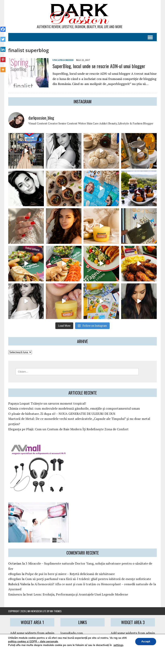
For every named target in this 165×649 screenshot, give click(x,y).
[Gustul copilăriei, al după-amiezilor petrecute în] (101, 151)
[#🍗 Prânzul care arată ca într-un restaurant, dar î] (139, 263)
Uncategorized (63, 60)
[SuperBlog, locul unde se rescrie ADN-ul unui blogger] (28, 84)
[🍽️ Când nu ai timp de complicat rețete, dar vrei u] (101, 263)
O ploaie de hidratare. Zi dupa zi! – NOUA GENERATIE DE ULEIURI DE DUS (61, 413)
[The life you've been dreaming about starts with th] (26, 188)
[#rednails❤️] (26, 226)
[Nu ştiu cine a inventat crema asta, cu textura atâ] (63, 301)
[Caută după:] (77, 371)
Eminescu (15, 594)
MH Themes (56, 611)
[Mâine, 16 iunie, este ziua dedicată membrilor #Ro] (139, 226)
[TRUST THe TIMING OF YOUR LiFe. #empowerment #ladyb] (63, 151)
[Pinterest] (2, 57)
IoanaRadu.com (71, 633)
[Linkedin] (2, 47)
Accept (145, 641)
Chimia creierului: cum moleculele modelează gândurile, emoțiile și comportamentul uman (74, 408)
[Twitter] (2, 37)
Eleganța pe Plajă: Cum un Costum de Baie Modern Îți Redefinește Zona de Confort (68, 429)
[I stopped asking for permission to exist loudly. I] (139, 301)
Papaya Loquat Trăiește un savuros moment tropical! (47, 403)
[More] (2, 67)
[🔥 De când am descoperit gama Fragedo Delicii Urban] (63, 263)
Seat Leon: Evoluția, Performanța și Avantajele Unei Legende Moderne (77, 594)
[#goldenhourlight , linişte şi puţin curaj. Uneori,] (63, 226)
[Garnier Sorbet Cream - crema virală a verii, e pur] (101, 226)
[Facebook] (2, 27)
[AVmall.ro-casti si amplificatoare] (38, 490)
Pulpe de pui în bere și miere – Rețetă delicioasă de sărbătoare (70, 574)
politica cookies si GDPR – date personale (33, 641)
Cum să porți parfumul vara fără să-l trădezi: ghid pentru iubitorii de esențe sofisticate (88, 579)
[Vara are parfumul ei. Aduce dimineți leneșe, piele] (139, 151)
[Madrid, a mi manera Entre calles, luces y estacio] (26, 151)
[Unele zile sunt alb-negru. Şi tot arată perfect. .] (26, 301)
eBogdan (14, 574)
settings (118, 645)
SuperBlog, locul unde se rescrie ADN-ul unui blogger (99, 66)
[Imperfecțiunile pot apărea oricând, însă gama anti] (101, 188)
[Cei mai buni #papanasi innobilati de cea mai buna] (139, 188)
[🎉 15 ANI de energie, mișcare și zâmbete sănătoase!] (101, 301)
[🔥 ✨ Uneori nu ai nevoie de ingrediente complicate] (26, 263)
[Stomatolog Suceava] (38, 540)
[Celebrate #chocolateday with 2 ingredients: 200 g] (63, 188)
